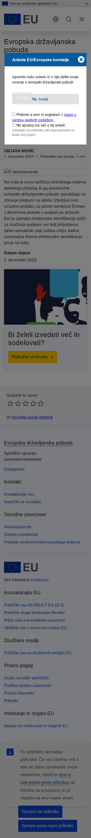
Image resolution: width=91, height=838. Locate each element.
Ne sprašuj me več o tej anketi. (41, 125)
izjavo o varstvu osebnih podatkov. (44, 117)
